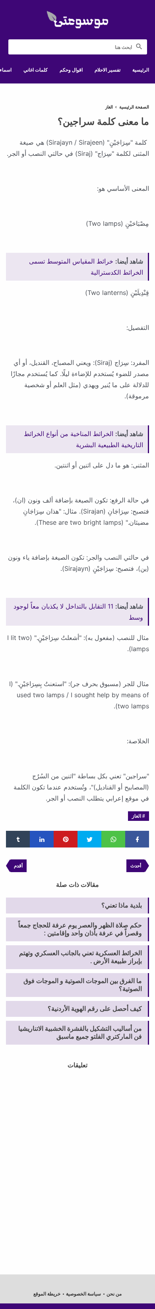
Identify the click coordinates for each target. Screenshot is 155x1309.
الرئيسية (140, 70)
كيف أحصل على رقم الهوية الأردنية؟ (95, 1008)
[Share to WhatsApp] (113, 839)
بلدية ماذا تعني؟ (121, 905)
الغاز (136, 816)
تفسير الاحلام (107, 70)
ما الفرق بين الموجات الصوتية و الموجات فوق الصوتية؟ (82, 984)
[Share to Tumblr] (18, 839)
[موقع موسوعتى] (77, 19)
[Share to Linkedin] (42, 839)
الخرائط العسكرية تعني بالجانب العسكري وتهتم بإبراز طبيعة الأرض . (80, 957)
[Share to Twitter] (89, 839)
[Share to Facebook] (137, 839)
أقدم (18, 866)
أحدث (135, 866)
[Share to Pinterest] (66, 839)
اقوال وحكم (71, 70)
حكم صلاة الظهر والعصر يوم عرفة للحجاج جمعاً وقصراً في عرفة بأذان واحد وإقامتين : (80, 929)
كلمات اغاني (35, 70)
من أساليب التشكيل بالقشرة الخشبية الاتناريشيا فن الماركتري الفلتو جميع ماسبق (80, 1032)
